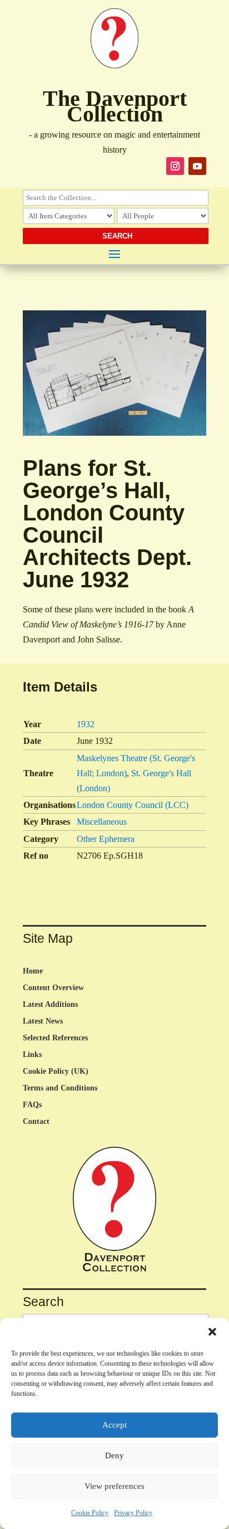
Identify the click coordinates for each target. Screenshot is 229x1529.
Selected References (55, 1038)
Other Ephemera (106, 839)
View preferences (114, 1486)
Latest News (43, 1021)
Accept (114, 1424)
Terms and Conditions (60, 1088)
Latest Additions (50, 1005)
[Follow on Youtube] (197, 166)
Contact (36, 1122)
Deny (114, 1455)
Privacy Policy (133, 1513)
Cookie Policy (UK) (55, 1071)
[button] (212, 1331)
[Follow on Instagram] (175, 166)
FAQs (32, 1105)
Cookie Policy (89, 1513)
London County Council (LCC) (132, 805)
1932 (85, 724)
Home (33, 971)
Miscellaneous (102, 821)
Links (32, 1055)
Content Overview (53, 988)
